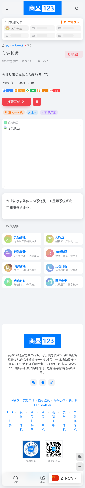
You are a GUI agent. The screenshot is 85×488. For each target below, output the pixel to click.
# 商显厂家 (49, 112)
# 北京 (32, 112)
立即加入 (73, 22)
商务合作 (59, 400)
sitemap (46, 404)
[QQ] (42, 382)
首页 (7, 45)
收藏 (75, 54)
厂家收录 (13, 400)
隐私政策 (44, 400)
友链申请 (28, 400)
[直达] (39, 238)
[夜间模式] (80, 466)
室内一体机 (18, 45)
